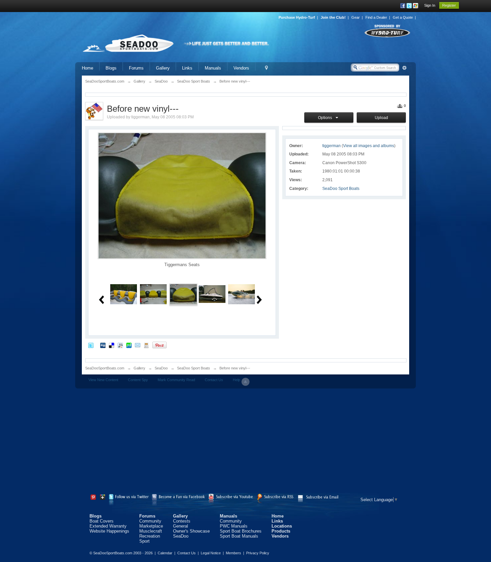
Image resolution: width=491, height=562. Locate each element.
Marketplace (151, 526)
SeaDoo (161, 368)
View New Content (103, 380)
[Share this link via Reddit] (120, 344)
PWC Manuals (234, 526)
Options (326, 117)
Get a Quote (403, 17)
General (180, 526)
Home (87, 68)
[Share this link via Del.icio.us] (111, 344)
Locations (282, 526)
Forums (136, 68)
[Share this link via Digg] (103, 344)
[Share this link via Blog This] (146, 344)
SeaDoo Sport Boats (340, 188)
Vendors (241, 68)
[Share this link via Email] (137, 344)
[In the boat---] (123, 293)
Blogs (111, 68)
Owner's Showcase (191, 531)
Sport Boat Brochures (241, 531)
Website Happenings (109, 531)
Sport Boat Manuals (239, 536)
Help (236, 380)
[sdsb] (212, 293)
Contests (181, 521)
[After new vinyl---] (153, 293)
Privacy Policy (257, 553)
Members (233, 553)
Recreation (149, 536)
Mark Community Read (176, 380)
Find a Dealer (376, 17)
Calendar (165, 553)
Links (187, 68)
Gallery (163, 68)
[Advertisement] (245, 442)
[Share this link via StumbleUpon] (129, 344)
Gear (355, 17)
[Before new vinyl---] (183, 293)
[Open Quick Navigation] (266, 68)
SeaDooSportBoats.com (104, 368)
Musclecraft (150, 531)
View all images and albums (368, 145)
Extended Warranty (108, 526)
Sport (144, 541)
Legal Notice (211, 553)
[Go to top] (245, 382)
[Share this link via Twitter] (91, 344)
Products (281, 531)
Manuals (213, 68)
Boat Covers (102, 521)
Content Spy (138, 380)
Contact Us (214, 380)
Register (449, 5)
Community (150, 521)
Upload (381, 117)
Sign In (429, 5)
